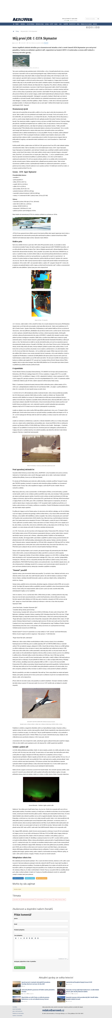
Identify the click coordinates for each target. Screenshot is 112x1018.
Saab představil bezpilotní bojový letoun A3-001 (79, 982)
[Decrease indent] (35, 938)
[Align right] (29, 938)
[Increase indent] (38, 938)
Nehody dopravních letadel (28, 899)
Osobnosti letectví (40, 899)
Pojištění (66, 24)
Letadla (47, 24)
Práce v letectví (49, 899)
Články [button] (17, 24)
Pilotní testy (72, 24)
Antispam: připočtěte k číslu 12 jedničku (25, 961)
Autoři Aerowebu (17, 1009)
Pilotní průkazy (30, 24)
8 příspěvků (75, 993)
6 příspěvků (31, 993)
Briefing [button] (23, 24)
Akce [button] (60, 24)
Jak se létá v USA (16, 899)
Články (17, 31)
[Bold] (15, 938)
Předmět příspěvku (19, 929)
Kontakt (95, 24)
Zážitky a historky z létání (59, 899)
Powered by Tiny (62, 958)
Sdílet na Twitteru (30, 878)
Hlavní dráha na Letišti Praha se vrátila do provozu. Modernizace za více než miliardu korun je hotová (35, 998)
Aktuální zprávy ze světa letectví (56, 977)
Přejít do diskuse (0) (42, 878)
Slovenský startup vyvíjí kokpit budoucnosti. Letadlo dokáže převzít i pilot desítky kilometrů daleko (82, 990)
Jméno (16, 918)
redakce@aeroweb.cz (53, 1010)
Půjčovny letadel (40, 24)
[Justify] (32, 938)
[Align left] (24, 938)
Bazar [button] (55, 24)
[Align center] (27, 938)
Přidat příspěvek (20, 967)
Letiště (51, 24)
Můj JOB (46, 43)
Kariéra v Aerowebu (17, 1015)
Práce (78, 24)
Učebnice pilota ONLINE (86, 24)
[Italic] (18, 938)
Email (15, 924)
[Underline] (21, 938)
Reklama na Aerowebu (18, 1013)
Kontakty (15, 1007)
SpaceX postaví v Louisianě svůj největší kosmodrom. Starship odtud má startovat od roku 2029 (35, 983)
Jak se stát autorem (17, 1011)
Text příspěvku (18, 935)
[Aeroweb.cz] (22, 19)
